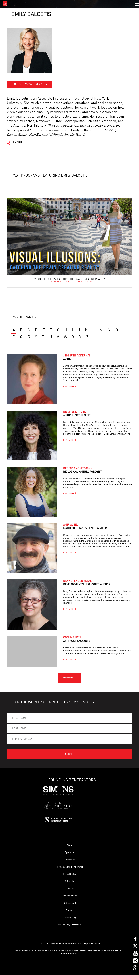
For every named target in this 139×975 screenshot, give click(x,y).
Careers (70, 888)
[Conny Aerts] (32, 651)
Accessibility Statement (69, 925)
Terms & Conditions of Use (69, 867)
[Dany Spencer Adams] (32, 604)
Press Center (69, 874)
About (70, 845)
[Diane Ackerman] (32, 435)
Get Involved (69, 903)
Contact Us (69, 859)
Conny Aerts (77, 639)
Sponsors (69, 852)
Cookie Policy (69, 917)
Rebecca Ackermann (82, 470)
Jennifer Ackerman (77, 357)
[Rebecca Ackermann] (32, 492)
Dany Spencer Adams (86, 583)
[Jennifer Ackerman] (32, 379)
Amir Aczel (85, 527)
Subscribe (69, 881)
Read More (68, 387)
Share (17, 142)
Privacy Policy (69, 896)
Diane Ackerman (76, 414)
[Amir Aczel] (32, 548)
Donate (69, 910)
